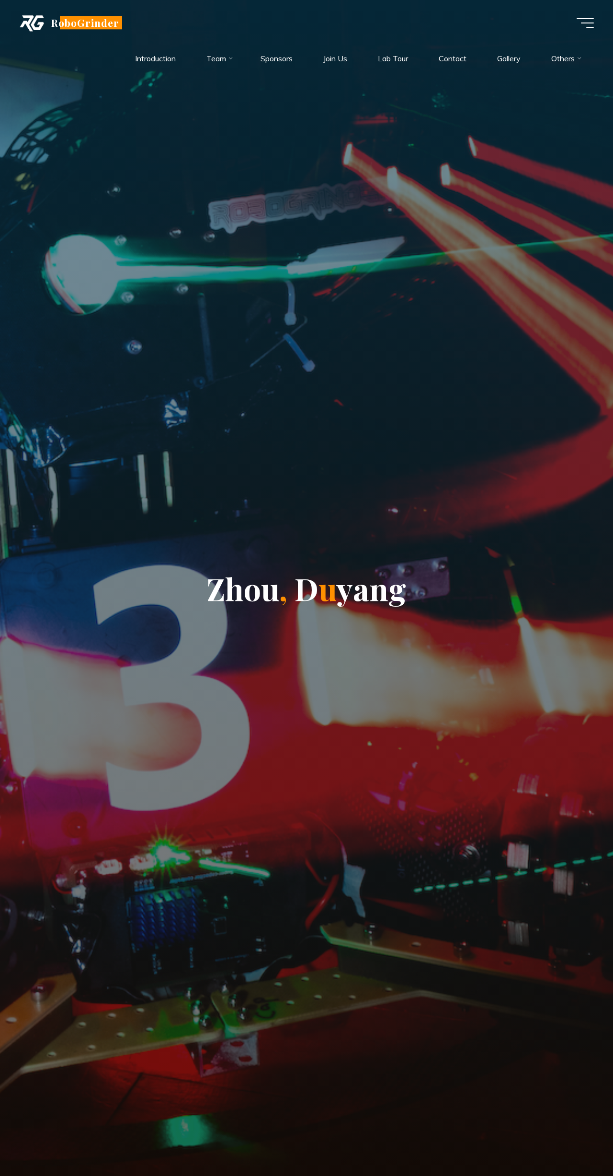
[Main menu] (585, 23)
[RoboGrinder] (32, 22)
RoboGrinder (85, 22)
